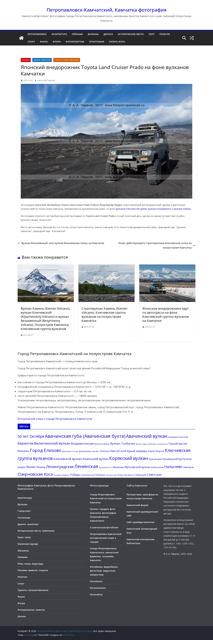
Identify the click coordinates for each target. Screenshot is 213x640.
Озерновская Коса (35, 474)
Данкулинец (85, 451)
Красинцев (155, 459)
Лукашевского (105, 467)
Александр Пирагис (46, 80)
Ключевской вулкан (67, 459)
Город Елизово (45, 450)
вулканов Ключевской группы (131, 208)
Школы (22, 616)
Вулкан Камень (102, 443)
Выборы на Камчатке (158, 444)
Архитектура (59, 34)
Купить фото (117, 41)
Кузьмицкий (170, 459)
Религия (165, 34)
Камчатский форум (137, 505)
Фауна (44, 41)
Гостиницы (24, 517)
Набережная (157, 467)
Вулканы (93, 34)
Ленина (40, 467)
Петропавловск (37, 34)
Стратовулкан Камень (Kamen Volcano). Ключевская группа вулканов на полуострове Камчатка (104, 314)
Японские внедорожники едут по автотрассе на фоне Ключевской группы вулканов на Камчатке (165, 314)
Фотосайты (96, 594)
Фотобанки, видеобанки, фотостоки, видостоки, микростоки (104, 570)
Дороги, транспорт (42, 60)
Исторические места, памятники (36, 530)
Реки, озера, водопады (30, 563)
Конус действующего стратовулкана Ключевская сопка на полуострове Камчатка (155, 245)
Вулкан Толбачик (122, 443)
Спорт (31, 41)
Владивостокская (82, 443)
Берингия (26, 443)
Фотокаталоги (98, 587)
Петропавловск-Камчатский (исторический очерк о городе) (105, 538)
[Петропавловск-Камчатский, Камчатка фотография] (21, 38)
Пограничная (88, 474)
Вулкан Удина (142, 444)
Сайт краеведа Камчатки (140, 522)
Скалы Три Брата (125, 474)
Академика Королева (178, 437)
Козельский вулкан (96, 459)
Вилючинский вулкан (52, 443)
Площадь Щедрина (61, 475)
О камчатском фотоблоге (104, 527)
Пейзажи (77, 34)
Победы (75, 474)
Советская (154, 474)
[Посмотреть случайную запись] (191, 38)
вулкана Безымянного (160, 208)
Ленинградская (60, 466)
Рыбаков (100, 474)
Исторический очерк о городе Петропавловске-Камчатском (55, 419)
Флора (57, 41)
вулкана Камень (182, 208)
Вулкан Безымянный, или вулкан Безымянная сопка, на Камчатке (62, 243)
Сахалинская (110, 475)
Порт (152, 34)
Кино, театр (24, 537)
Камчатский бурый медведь (128, 451)
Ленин (31, 467)
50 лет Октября (31, 436)
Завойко (95, 451)
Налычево (173, 466)
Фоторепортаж (75, 41)
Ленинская (86, 466)
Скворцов (140, 474)
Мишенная (118, 467)
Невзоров (188, 467)
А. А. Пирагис (172, 553)
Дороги (108, 34)
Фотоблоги (96, 581)
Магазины (23, 550)
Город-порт (24, 510)
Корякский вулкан (128, 458)
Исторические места (131, 34)
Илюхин (105, 451)
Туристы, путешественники (67, 60)
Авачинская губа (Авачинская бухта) (85, 436)
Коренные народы (28, 543)
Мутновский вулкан (137, 467)
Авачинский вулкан (146, 436)
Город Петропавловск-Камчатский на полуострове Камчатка (106, 498)
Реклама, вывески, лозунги (33, 570)
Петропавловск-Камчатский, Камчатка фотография (107, 10)
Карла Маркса (156, 451)
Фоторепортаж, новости (31, 609)
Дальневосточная (70, 451)
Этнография (96, 41)
